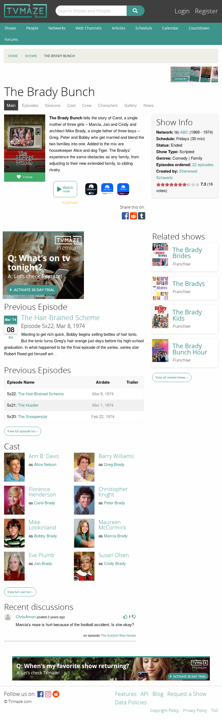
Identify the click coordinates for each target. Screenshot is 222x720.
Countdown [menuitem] (199, 28)
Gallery (130, 105)
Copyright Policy (164, 711)
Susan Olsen (114, 555)
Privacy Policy (195, 711)
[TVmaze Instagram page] (48, 694)
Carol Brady (44, 502)
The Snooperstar (32, 416)
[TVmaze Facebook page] (40, 694)
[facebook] (125, 217)
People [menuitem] (32, 28)
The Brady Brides (187, 253)
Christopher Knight (113, 492)
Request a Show (186, 694)
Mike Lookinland (42, 525)
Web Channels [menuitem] (89, 28)
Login (182, 11)
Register (206, 11)
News (148, 105)
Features (125, 694)
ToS (214, 711)
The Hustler (28, 405)
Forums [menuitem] (11, 39)
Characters (108, 105)
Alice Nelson (45, 464)
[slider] (178, 184)
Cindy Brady (115, 563)
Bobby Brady (45, 535)
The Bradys (188, 284)
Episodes (30, 105)
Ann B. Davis (44, 456)
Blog (157, 694)
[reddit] (133, 217)
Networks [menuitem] (57, 28)
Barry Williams (116, 456)
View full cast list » (20, 592)
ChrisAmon (26, 616)
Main (11, 105)
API (144, 694)
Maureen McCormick (112, 525)
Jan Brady (43, 563)
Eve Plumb (41, 555)
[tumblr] (141, 217)
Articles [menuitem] (118, 28)
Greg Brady (114, 464)
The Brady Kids (187, 315)
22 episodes (203, 164)
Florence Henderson (42, 492)
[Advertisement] (43, 265)
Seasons (53, 105)
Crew (87, 105)
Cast (71, 105)
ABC (184, 132)
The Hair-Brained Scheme (60, 318)
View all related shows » (171, 377)
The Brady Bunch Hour (189, 349)
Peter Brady (114, 502)
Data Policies (131, 703)
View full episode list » (22, 431)
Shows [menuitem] (10, 28)
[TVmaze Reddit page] (56, 694)
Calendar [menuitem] (170, 28)
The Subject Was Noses (118, 635)
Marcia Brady (116, 535)
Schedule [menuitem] (143, 28)
